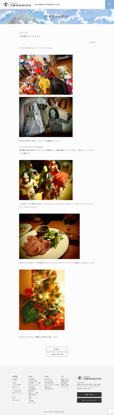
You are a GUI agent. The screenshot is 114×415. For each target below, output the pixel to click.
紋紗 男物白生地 (49, 383)
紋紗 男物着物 (32, 389)
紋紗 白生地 (48, 379)
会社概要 (14, 379)
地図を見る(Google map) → (84, 388)
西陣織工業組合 (65, 381)
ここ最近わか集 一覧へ (57, 354)
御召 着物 (31, 391)
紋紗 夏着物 (32, 379)
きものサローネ (65, 387)
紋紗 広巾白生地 (49, 381)
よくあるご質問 (16, 385)
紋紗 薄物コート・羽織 (34, 383)
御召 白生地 (48, 387)
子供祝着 (31, 400)
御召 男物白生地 (49, 389)
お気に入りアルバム (17, 393)
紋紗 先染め (32, 387)
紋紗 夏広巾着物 (33, 381)
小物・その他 (32, 402)
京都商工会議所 (65, 385)
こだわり (14, 381)
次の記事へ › (57, 349)
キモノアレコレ (16, 389)
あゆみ (14, 383)
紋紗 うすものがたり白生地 (52, 385)
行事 (93, 42)
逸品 (30, 397)
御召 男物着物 (32, 395)
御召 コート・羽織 (33, 393)
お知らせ (14, 387)
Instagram (16, 400)
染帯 (30, 399)
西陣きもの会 (64, 379)
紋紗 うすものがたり (34, 385)
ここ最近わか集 (16, 391)
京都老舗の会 (64, 383)
